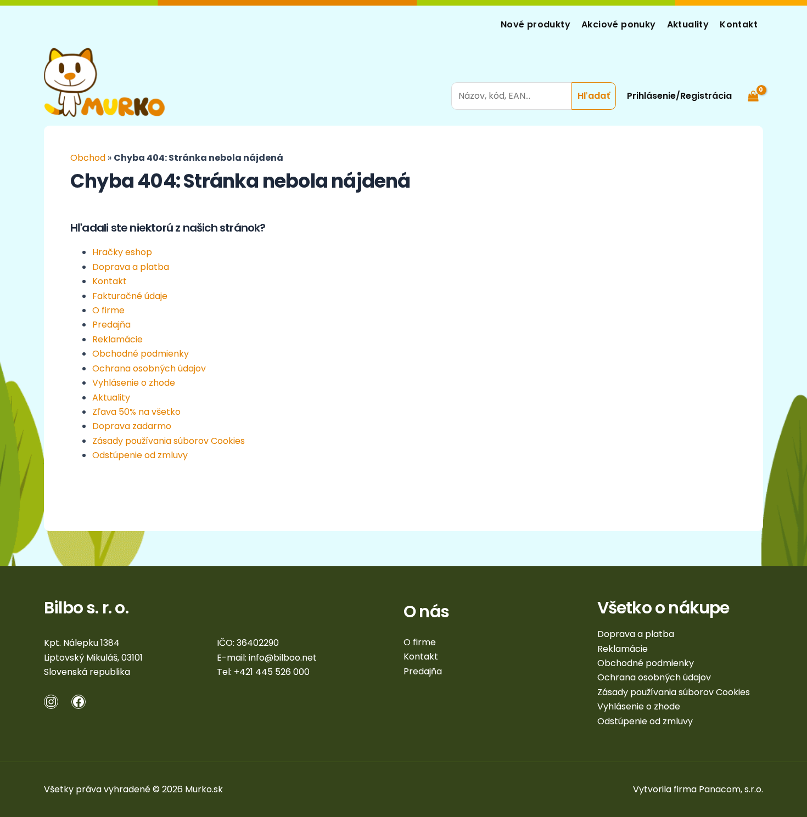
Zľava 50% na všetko (136, 411)
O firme (108, 310)
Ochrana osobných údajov (149, 368)
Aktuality (688, 24)
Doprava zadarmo (131, 426)
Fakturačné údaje (129, 296)
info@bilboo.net (283, 657)
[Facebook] (78, 701)
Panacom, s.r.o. (731, 789)
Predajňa (111, 324)
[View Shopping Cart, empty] (753, 82)
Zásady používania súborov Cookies (168, 441)
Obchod (87, 157)
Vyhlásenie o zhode (133, 382)
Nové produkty (535, 24)
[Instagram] (51, 701)
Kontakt (739, 24)
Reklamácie (117, 339)
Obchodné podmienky (140, 353)
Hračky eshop (122, 252)
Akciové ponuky (618, 24)
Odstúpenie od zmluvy (140, 455)
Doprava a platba (130, 267)
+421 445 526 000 (272, 672)
